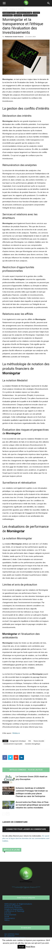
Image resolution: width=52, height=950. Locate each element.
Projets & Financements (13, 909)
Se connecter (9, 936)
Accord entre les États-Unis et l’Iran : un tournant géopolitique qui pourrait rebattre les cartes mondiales (32, 805)
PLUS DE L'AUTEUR (35, 770)
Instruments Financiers (30, 15)
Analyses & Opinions (12, 906)
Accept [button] (21, 947)
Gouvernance (18, 15)
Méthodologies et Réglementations (18, 904)
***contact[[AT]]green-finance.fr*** (26, 887)
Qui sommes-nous (11, 934)
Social (6, 916)
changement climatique (18, 741)
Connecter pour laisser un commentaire (26, 829)
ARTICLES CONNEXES (18, 770)
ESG (29, 741)
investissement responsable (13, 744)
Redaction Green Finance (14, 36)
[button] (48, 3)
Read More (30, 947)
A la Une (5, 782)
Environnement (7, 15)
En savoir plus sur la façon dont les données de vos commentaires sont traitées (25, 838)
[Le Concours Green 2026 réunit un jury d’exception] (8, 779)
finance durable (39, 741)
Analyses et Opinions (17, 9)
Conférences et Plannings (24, 13)
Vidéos (7, 920)
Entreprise (36, 13)
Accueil (4, 9)
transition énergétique (32, 744)
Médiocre (16, 733)
